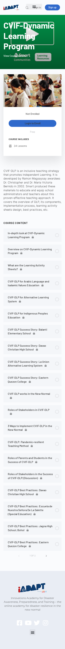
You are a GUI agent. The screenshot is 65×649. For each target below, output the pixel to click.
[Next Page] (46, 556)
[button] (32, 632)
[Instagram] (45, 623)
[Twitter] (37, 623)
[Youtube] (28, 623)
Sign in (37, 7)
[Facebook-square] (19, 623)
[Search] (27, 7)
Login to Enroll (32, 123)
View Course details (14, 55)
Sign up (52, 7)
